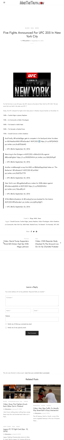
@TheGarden (24, 141)
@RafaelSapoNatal (40, 167)
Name (8, 311)
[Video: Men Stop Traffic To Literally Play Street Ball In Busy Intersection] (47, 394)
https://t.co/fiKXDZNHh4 (26, 157)
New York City (18, 224)
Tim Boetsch (41, 224)
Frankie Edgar (24, 221)
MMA (32, 28)
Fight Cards (7, 426)
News (37, 28)
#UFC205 (34, 141)
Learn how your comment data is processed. (37, 373)
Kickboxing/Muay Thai (15, 401)
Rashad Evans (34, 224)
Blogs (27, 28)
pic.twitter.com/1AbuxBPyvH (15, 189)
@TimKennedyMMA (11, 186)
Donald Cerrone (14, 221)
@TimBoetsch (17, 170)
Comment (9, 298)
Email (36, 311)
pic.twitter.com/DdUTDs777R (15, 173)
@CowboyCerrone (30, 199)
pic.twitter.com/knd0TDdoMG (15, 144)
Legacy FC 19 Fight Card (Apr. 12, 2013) (15, 430)
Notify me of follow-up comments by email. (20, 324)
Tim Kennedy (49, 224)
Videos (26, 401)
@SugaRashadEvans (24, 183)
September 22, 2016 (23, 149)
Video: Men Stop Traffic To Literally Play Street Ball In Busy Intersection (46, 409)
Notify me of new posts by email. (17, 328)
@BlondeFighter (10, 157)
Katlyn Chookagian (44, 221)
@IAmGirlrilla (39, 154)
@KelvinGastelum (15, 199)
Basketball (36, 405)
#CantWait (34, 170)
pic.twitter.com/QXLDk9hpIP (45, 157)
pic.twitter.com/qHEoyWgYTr (32, 202)
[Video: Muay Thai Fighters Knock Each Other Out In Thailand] (17, 392)
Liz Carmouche (9, 224)
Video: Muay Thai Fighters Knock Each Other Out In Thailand (15, 405)
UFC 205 (56, 224)
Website (7, 316)
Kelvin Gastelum (54, 221)
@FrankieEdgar (19, 138)
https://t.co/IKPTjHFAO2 (49, 141)
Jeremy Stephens (33, 221)
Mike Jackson (26, 40)
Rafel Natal (26, 224)
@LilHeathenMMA (13, 141)
